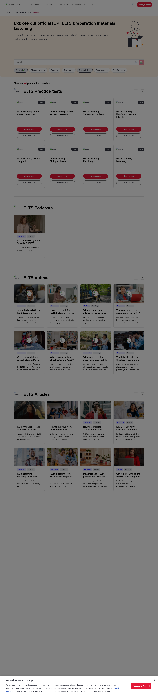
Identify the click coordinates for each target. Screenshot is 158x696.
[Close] (154, 680)
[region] (79, 686)
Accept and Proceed (141, 686)
